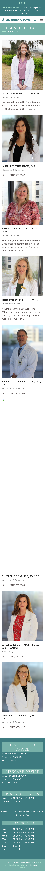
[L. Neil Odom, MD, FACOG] (22, 485)
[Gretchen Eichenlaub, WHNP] (22, 202)
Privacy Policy (19, 865)
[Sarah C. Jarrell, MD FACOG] (22, 686)
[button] (41, 20)
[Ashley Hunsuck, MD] (22, 138)
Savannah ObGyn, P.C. (21, 20)
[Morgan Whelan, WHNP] (22, 64)
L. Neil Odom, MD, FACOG (21, 576)
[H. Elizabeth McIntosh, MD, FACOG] (22, 615)
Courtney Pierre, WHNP (21, 300)
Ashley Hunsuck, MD (19, 166)
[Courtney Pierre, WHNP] (22, 276)
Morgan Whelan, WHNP (21, 93)
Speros (22, 867)
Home (4, 31)
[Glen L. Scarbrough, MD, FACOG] (22, 351)
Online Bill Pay (12, 7)
